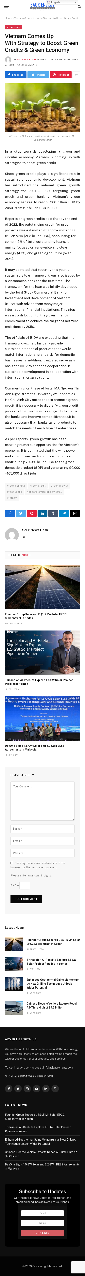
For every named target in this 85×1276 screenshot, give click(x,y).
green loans (14, 491)
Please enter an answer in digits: (31, 875)
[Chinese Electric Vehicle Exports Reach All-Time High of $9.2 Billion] (14, 1008)
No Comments (29, 65)
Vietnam (12, 497)
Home (8, 18)
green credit (38, 485)
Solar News (13, 27)
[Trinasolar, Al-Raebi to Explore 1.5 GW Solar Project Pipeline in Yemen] (42, 652)
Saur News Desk (27, 59)
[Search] (79, 6)
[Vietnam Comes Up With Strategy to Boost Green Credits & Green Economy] (42, 107)
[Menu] (6, 6)
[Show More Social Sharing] (76, 74)
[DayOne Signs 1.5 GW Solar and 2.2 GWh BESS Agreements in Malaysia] (42, 718)
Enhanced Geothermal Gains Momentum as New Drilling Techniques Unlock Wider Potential (53, 983)
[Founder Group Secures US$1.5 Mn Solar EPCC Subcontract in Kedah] (42, 587)
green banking (16, 485)
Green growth (59, 485)
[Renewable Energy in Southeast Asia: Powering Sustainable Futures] (43, 6)
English (55, 2)
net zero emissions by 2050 (44, 491)
